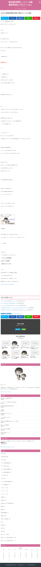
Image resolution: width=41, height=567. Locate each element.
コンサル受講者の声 (5, 484)
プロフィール (20, 8)
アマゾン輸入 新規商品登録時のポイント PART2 (11, 305)
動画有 (3, 509)
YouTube (24, 8)
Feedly (23, 329)
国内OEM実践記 (4, 512)
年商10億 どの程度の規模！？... (7, 398)
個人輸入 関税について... (5, 432)
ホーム (16, 8)
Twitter (18, 329)
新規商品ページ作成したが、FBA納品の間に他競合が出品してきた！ (14, 309)
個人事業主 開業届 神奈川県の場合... (7, 405)
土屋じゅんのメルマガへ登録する (7, 284)
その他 (3, 459)
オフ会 (3, 478)
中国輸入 (3, 497)
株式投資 (3, 525)
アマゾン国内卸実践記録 (6, 462)
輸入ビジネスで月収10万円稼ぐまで (8, 537)
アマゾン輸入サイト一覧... (5, 417)
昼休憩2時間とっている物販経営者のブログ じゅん (20, 3)
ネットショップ (4, 490)
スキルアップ (4, 487)
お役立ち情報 (4, 456)
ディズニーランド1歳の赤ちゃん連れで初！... (9, 402)
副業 (2, 506)
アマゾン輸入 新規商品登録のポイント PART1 (10, 300)
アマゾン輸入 (4, 313)
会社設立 (3, 500)
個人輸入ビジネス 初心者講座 (7, 503)
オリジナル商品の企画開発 (6, 481)
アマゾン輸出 (4, 475)
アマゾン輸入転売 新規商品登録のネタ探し (10, 303)
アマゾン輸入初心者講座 (6, 469)
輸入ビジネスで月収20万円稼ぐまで (8, 540)
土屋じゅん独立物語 (5, 518)
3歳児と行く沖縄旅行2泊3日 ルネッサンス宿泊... (10, 421)
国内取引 (3, 515)
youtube (3, 453)
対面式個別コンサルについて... (6, 413)
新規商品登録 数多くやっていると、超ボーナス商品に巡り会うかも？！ (15, 307)
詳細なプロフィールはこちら (6, 391)
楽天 (2, 528)
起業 (3, 531)
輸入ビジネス (9, 313)
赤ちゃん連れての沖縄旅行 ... (6, 428)
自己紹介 (2, 409)
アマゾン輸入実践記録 (6, 472)
